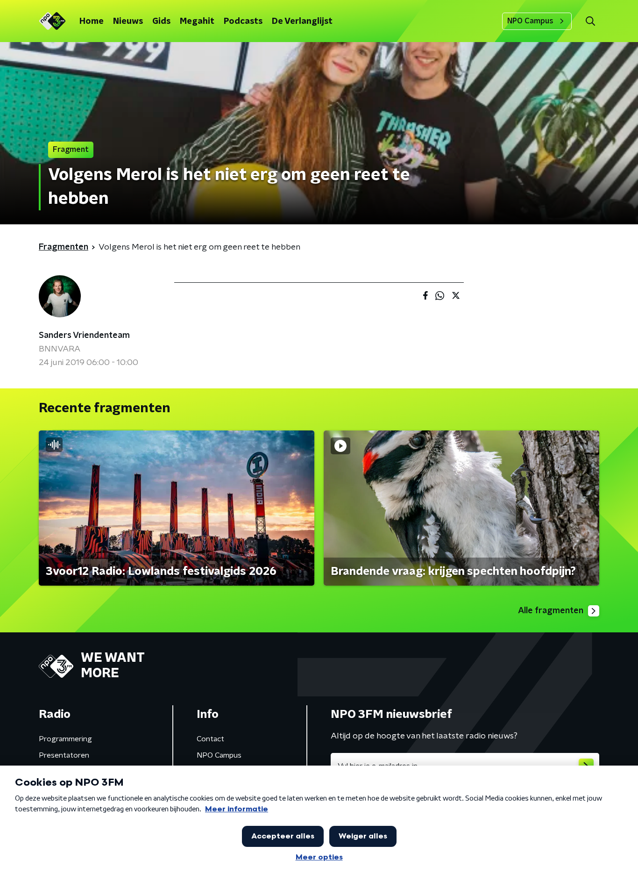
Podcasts (243, 21)
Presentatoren (64, 755)
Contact (210, 739)
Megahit (197, 21)
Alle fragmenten (550, 611)
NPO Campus (530, 21)
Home (91, 21)
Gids (161, 21)
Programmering (65, 739)
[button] (590, 21)
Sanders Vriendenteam (84, 335)
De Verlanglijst (302, 21)
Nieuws (128, 21)
